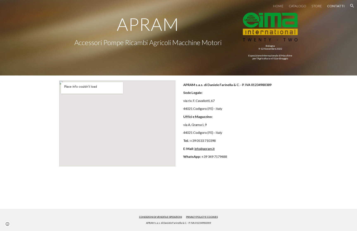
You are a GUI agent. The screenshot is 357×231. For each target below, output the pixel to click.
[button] (352, 6)
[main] (148, 24)
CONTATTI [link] (336, 6)
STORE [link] (317, 6)
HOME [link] (278, 6)
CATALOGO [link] (297, 6)
